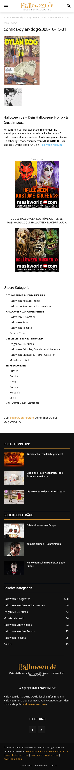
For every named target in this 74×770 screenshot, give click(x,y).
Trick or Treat (17, 333)
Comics (14, 376)
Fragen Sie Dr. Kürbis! (22, 344)
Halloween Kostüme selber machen (30, 306)
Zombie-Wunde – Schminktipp (44, 543)
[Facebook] (32, 729)
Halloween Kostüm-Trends (25, 300)
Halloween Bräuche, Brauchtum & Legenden (35, 349)
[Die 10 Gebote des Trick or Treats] (14, 497)
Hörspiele (15, 392)
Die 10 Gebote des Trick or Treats (46, 491)
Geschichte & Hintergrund (24, 338)
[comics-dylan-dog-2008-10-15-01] (22, 84)
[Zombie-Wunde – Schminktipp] (14, 549)
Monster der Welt (20, 360)
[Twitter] (41, 729)
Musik (13, 398)
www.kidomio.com (13, 758)
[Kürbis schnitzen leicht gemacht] (14, 459)
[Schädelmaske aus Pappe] (14, 531)
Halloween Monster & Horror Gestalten (32, 354)
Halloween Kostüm (51, 144)
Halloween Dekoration (23, 317)
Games (14, 387)
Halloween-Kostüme (34, 704)
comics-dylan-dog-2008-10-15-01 (29, 17)
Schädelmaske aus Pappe (41, 525)
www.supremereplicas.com (44, 755)
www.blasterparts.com (16, 755)
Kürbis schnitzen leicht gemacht (45, 454)
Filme (13, 381)
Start (6, 17)
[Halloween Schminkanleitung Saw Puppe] (14, 568)
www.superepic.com (36, 751)
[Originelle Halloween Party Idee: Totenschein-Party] (14, 478)
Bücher (14, 371)
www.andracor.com (59, 751)
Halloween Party (19, 322)
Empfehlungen (16, 365)
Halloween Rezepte (21, 327)
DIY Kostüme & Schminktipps (25, 295)
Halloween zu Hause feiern (25, 311)
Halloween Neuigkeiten (22, 403)
